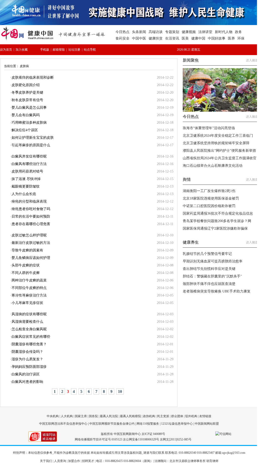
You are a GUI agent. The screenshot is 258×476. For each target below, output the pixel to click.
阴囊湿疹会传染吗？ (27, 352)
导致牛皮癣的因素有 (27, 250)
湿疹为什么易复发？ (27, 359)
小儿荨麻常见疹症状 (27, 303)
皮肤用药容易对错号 (27, 171)
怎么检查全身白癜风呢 (29, 329)
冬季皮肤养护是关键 (27, 92)
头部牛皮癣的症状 (26, 265)
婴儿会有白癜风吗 (26, 115)
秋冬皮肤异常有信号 (27, 100)
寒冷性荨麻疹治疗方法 (29, 295)
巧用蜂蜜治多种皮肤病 (29, 122)
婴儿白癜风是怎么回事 (29, 107)
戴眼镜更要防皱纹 (26, 186)
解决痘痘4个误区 (25, 130)
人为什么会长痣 (24, 194)
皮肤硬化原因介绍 (26, 85)
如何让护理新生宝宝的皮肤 (33, 137)
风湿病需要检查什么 (27, 322)
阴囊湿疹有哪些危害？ (29, 344)
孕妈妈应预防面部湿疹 (29, 367)
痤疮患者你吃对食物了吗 (31, 209)
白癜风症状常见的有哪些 (31, 337)
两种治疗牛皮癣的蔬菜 (29, 280)
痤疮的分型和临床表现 (29, 201)
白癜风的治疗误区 (26, 374)
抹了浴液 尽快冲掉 (26, 179)
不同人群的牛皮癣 (26, 273)
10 (120, 391)
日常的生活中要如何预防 (31, 216)
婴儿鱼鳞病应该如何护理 (31, 258)
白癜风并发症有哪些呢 (29, 156)
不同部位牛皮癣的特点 (29, 288)
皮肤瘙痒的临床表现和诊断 (33, 77)
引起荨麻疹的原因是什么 (31, 145)
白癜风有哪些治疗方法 (29, 164)
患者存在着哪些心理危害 (31, 224)
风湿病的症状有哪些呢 (29, 314)
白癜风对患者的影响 (27, 382)
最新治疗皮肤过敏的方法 (31, 243)
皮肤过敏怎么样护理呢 (29, 235)
